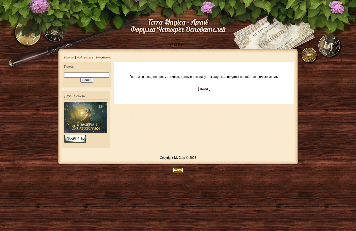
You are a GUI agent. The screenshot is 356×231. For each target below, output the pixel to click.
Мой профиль (85, 57)
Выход (107, 57)
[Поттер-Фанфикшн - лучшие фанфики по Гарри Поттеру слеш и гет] (75, 141)
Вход (99, 57)
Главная (69, 57)
